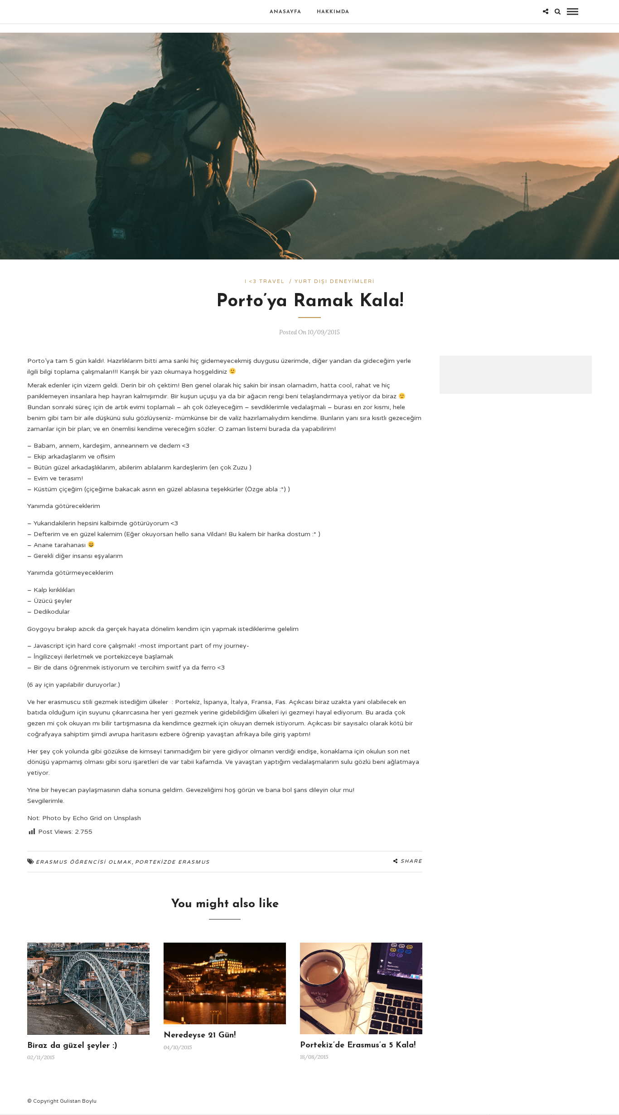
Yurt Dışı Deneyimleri (335, 281)
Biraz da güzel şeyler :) (72, 1046)
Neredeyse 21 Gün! (200, 1036)
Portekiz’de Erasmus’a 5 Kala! (358, 1046)
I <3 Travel (265, 281)
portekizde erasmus (172, 862)
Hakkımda (333, 12)
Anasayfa (285, 12)
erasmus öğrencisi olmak (83, 862)
